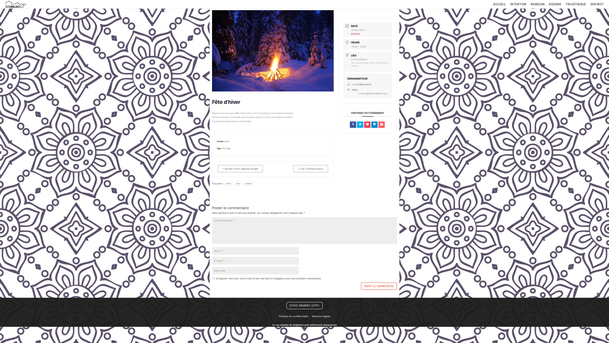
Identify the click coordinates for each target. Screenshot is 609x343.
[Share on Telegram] (374, 124)
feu (238, 184)
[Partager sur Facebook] (353, 124)
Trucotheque (576, 4)
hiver (248, 184)
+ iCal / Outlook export (310, 168)
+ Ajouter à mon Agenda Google (240, 168)
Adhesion (538, 4)
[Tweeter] (360, 124)
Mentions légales (321, 316)
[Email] (381, 124)
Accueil (499, 4)
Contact (597, 4)
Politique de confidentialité (293, 316)
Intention (518, 4)
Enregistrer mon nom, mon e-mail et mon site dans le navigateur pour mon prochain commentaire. (268, 278)
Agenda (555, 4)
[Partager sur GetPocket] (367, 124)
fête (228, 184)
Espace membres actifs (304, 305)
